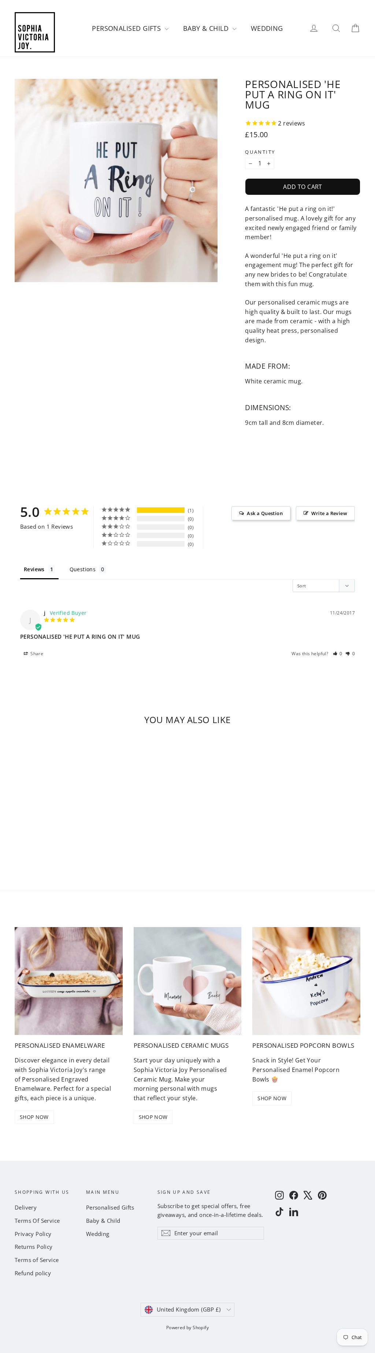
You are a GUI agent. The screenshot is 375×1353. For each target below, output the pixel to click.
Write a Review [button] (329, 513)
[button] (337, 653)
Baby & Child (207, 28)
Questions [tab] (83, 569)
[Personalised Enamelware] (69, 981)
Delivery (26, 1207)
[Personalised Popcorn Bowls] (306, 981)
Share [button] (36, 653)
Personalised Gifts (127, 28)
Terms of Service (37, 1259)
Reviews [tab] (34, 569)
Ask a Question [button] (265, 513)
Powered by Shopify (187, 1327)
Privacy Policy (33, 1233)
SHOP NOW (34, 1116)
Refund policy (33, 1273)
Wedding (267, 28)
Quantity (260, 152)
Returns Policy (34, 1246)
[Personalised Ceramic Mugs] (188, 981)
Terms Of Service (37, 1220)
